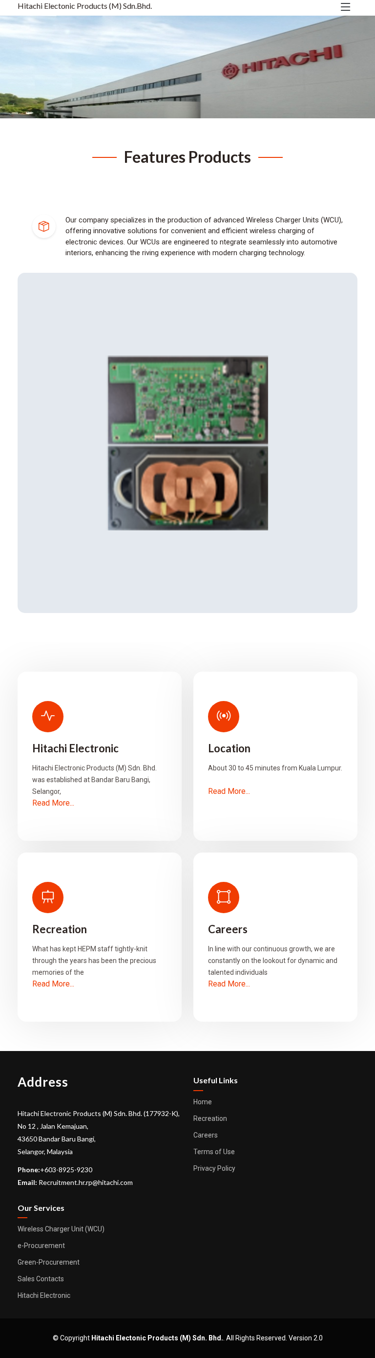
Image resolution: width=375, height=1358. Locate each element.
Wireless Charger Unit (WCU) (61, 1229)
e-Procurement (41, 1245)
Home (202, 1101)
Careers (205, 1135)
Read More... (53, 803)
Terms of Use (214, 1151)
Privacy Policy (214, 1168)
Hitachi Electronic (44, 1295)
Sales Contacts (41, 1278)
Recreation (210, 1118)
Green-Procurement (49, 1262)
